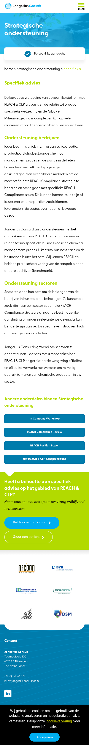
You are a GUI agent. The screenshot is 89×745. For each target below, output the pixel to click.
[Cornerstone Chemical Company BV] (26, 590)
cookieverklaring (59, 721)
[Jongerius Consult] (22, 6)
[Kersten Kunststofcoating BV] (62, 590)
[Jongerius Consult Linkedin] (7, 693)
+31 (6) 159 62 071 (14, 676)
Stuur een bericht (26, 537)
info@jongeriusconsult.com (21, 681)
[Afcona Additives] (26, 568)
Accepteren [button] (45, 737)
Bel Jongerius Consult (30, 522)
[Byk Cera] (62, 568)
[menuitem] (9, 69)
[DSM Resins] (62, 613)
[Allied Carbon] (26, 613)
